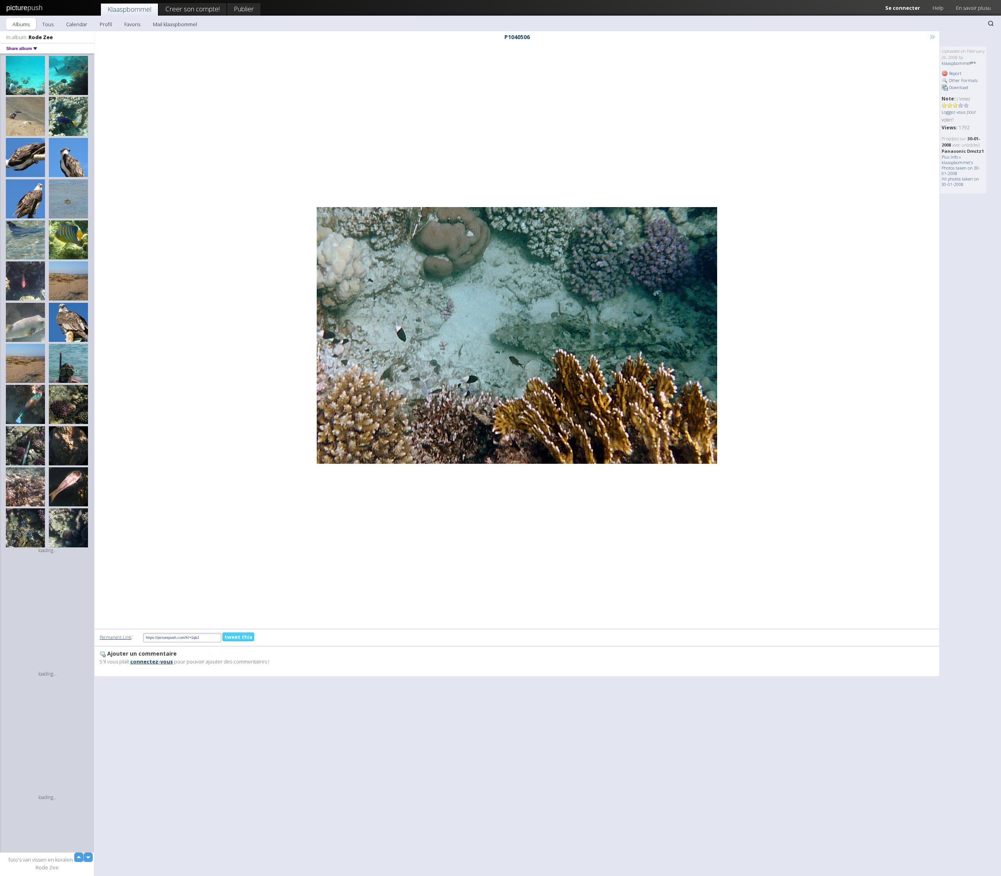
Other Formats (963, 80)
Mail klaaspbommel (175, 24)
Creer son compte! (192, 8)
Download (958, 87)
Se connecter (902, 7)
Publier (244, 8)
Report (955, 73)
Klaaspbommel (129, 9)
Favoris (132, 24)
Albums (21, 24)
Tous (48, 24)
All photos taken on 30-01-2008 (960, 181)
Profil (106, 24)
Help (938, 7)
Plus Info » (951, 157)
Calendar (76, 24)
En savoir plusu (973, 7)
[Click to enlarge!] (517, 335)
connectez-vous (151, 661)
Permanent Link (115, 637)
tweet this (238, 636)
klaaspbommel (956, 63)
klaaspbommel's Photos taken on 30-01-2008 (961, 167)
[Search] (991, 23)
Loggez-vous (953, 112)
